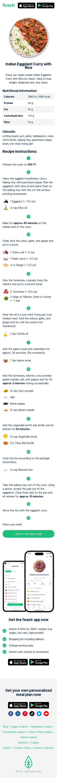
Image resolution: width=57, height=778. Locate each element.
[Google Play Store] (45, 6)
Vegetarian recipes (41, 726)
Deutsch (23, 742)
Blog (5, 726)
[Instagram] (17, 713)
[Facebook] (10, 713)
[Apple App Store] (26, 6)
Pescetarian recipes (14, 731)
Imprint (7, 747)
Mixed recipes (28, 737)
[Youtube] (46, 713)
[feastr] (9, 6)
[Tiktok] (32, 713)
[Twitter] (39, 713)
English (35, 742)
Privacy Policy (22, 747)
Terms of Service (44, 747)
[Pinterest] (25, 713)
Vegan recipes (19, 726)
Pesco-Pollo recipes (40, 731)
